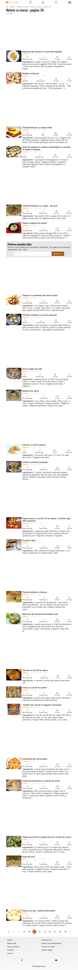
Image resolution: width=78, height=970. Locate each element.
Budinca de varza (30, 391)
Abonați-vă (58, 254)
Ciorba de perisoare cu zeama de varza (41, 781)
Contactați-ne (47, 940)
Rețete (9, 940)
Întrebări (10, 950)
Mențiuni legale (47, 950)
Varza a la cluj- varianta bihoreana (38, 910)
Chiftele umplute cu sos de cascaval (39, 315)
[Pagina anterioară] (14, 932)
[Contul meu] (43, 2)
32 (45, 932)
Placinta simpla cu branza (34, 592)
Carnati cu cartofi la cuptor (35, 670)
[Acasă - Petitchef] (7, 7)
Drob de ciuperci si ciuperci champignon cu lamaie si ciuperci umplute (46, 148)
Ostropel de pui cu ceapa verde (37, 127)
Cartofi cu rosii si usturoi (34, 445)
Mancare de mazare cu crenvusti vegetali (42, 51)
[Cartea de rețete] (30, 2)
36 (65, 932)
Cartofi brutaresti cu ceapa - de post (39, 206)
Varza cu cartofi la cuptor (34, 687)
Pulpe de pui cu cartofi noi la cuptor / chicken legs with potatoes (46, 519)
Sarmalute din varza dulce (34, 759)
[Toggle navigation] (69, 2)
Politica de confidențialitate (51, 943)
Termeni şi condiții (48, 947)
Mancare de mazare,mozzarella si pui (40, 614)
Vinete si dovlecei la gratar (35, 462)
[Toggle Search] (56, 2)
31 (40, 932)
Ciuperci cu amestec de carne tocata (39, 295)
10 (24, 932)
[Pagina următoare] (70, 932)
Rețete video (11, 943)
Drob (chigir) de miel (32, 369)
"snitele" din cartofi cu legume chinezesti (41, 705)
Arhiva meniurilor (13, 947)
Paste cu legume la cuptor (34, 223)
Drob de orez (28, 857)
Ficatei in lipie (28, 540)
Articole (10, 953)
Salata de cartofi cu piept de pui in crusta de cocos (46, 837)
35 (60, 932)
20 (29, 932)
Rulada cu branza (30, 73)
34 (55, 932)
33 (50, 932)
